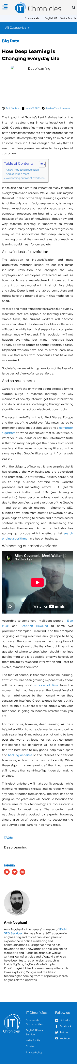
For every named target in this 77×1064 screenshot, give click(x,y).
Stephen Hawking (34, 626)
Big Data (10, 41)
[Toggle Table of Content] (40, 164)
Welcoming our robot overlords (25, 178)
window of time (46, 685)
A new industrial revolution (22, 169)
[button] (73, 7)
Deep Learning (15, 847)
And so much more (17, 174)
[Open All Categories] (28, 28)
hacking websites (20, 755)
